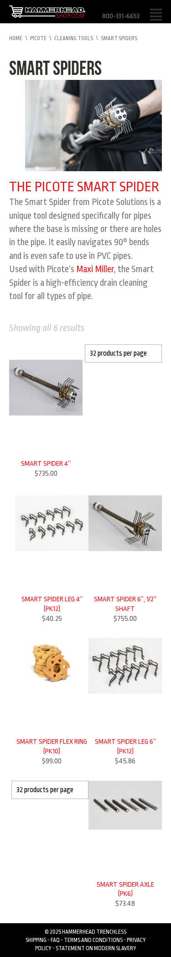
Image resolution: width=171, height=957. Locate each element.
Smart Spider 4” (46, 463)
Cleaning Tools (73, 38)
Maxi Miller (95, 269)
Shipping (36, 940)
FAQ (55, 940)
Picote (38, 38)
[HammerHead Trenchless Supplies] (47, 11)
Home (15, 38)
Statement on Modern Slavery (96, 948)
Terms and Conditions (93, 940)
